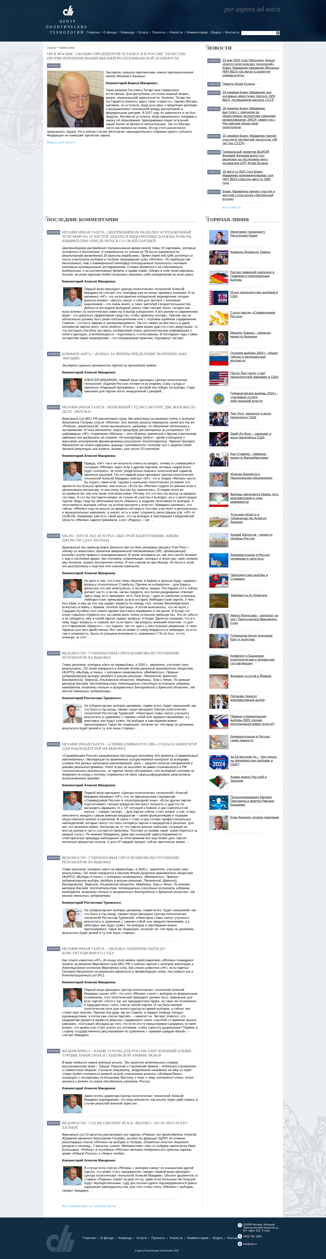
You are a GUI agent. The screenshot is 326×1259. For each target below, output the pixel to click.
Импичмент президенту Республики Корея (247, 233)
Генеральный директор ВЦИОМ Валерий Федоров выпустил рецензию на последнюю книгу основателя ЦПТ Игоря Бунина (245, 157)
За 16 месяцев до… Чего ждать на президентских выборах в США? (253, 760)
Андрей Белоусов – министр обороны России (251, 536)
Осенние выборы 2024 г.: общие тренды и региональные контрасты (254, 356)
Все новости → (233, 207)
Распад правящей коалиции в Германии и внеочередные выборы (252, 276)
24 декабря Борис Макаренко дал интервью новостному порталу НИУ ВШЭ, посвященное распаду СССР (248, 96)
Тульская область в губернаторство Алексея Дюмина (248, 518)
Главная (93, 32)
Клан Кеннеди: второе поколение (254, 817)
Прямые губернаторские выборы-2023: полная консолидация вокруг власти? (252, 720)
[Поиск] (278, 33)
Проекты (159, 32)
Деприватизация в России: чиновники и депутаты (250, 556)
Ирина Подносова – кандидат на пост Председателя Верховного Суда (254, 619)
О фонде (110, 32)
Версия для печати (61, 142)
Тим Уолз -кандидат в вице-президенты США (251, 415)
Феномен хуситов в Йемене (250, 676)
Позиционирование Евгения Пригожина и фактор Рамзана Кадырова (252, 800)
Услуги (143, 32)
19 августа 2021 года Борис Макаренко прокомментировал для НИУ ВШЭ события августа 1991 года (247, 177)
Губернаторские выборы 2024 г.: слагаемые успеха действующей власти (254, 397)
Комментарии (197, 32)
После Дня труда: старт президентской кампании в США (254, 375)
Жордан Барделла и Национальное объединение (251, 476)
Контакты (232, 32)
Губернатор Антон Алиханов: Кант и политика (251, 637)
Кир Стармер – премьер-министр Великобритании (249, 455)
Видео (216, 32)
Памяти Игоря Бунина (238, 84)
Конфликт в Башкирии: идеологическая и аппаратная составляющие (252, 659)
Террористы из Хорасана (248, 595)
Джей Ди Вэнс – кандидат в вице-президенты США (250, 435)
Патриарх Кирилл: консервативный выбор (247, 698)
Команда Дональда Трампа (250, 252)
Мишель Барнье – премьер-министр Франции (250, 334)
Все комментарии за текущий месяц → (91, 1206)
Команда (127, 32)
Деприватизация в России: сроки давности (250, 738)
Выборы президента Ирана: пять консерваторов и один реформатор (254, 498)
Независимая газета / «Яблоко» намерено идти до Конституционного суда (113, 951)
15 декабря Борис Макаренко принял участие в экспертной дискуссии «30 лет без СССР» (249, 139)
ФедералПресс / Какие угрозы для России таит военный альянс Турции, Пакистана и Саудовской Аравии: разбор (127, 1053)
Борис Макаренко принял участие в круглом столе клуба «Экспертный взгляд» (248, 195)
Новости (176, 32)
